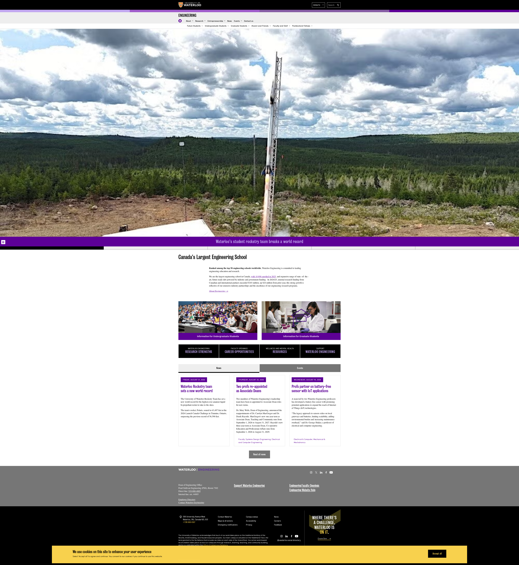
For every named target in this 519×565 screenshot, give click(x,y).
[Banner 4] (363, 248)
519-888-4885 (194, 491)
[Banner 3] (259, 248)
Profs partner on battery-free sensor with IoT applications (311, 388)
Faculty (241, 439)
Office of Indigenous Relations (215, 545)
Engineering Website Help (302, 490)
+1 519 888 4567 (189, 522)
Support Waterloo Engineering (249, 486)
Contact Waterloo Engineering (191, 502)
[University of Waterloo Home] (189, 5)
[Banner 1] (52, 248)
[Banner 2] (155, 248)
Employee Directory (186, 499)
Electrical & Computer (303, 439)
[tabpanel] (259, 416)
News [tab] (218, 368)
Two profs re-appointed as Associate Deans (251, 388)
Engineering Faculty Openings (304, 486)
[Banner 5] (467, 248)
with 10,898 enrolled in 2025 (263, 276)
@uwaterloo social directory (289, 540)
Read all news (259, 454)
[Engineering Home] (180, 20)
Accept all (437, 553)
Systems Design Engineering (258, 439)
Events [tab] (300, 368)
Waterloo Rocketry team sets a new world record (197, 388)
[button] (318, 5)
